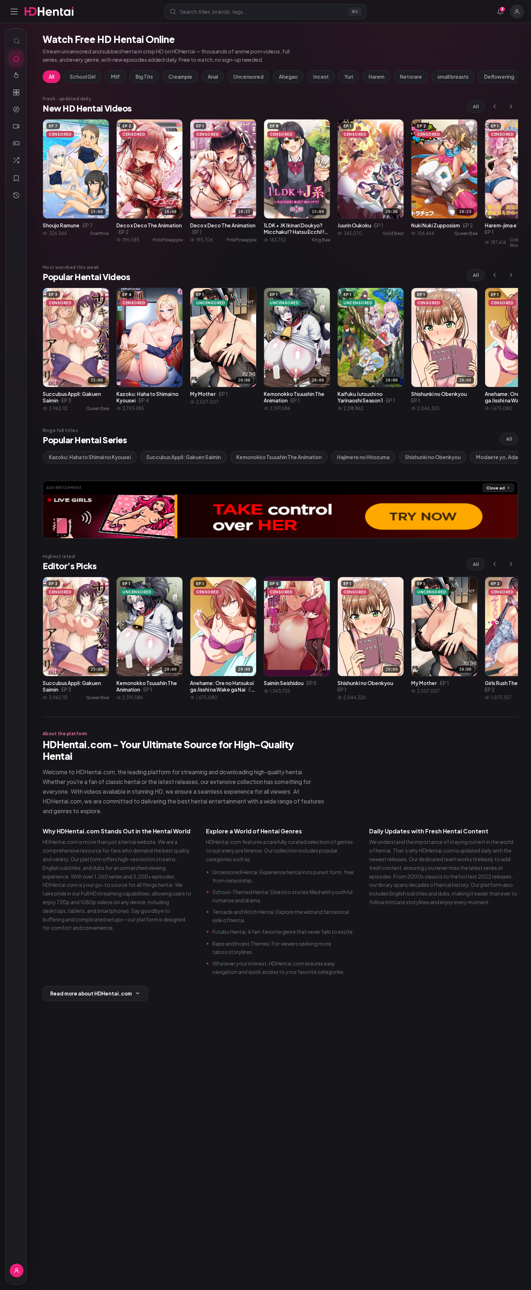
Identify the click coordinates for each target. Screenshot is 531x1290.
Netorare (411, 77)
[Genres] (15, 109)
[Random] (15, 160)
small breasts (453, 77)
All (51, 77)
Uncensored (248, 77)
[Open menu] (14, 11)
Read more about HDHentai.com (91, 993)
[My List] (15, 178)
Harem (376, 77)
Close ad (495, 487)
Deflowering (499, 77)
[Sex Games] (15, 143)
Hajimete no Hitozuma (363, 457)
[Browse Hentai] (15, 92)
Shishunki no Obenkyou (433, 457)
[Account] (517, 11)
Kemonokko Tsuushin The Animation (278, 457)
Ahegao (288, 77)
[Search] (15, 41)
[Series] (15, 126)
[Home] (15, 58)
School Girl (82, 77)
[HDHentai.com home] (49, 11)
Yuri (348, 77)
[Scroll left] (494, 106)
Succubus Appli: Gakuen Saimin (183, 457)
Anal (213, 77)
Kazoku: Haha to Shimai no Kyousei (90, 457)
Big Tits (144, 77)
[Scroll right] (511, 106)
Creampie (180, 77)
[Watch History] (15, 195)
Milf (115, 77)
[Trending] (15, 75)
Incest (321, 77)
